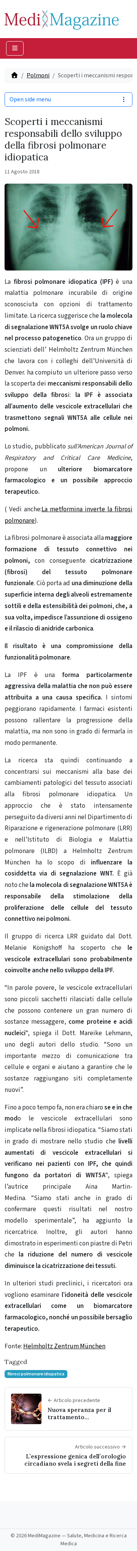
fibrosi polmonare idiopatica (36, 1374)
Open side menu (30, 99)
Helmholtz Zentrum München (64, 1346)
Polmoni (38, 75)
